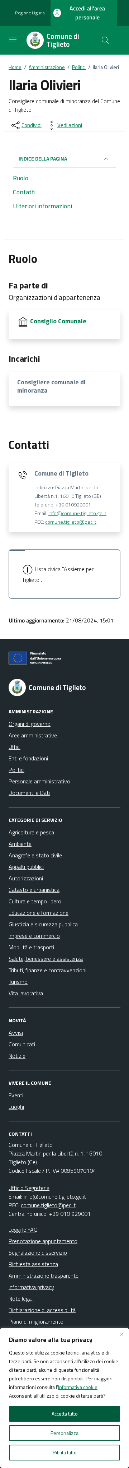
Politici (16, 769)
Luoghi (16, 1106)
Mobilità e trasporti (31, 947)
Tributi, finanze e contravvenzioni (47, 970)
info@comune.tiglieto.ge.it (77, 513)
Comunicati (22, 1044)
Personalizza (64, 1433)
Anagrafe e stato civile (35, 855)
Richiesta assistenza (33, 1264)
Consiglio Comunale (58, 321)
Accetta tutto (65, 1413)
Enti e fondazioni (28, 758)
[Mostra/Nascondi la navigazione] (13, 39)
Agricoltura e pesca (31, 832)
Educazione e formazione (38, 912)
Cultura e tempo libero (35, 901)
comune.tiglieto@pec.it (70, 522)
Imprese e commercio (34, 935)
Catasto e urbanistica (34, 889)
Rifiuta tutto (65, 1452)
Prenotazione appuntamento (43, 1241)
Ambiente (20, 843)
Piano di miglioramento (36, 1321)
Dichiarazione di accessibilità (42, 1310)
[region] (64, 1398)
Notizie (17, 1055)
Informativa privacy (31, 1287)
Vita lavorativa (26, 993)
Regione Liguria (30, 13)
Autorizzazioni (26, 878)
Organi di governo (30, 723)
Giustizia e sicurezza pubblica (43, 924)
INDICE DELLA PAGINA (43, 158)
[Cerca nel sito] (105, 40)
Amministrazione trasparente (43, 1275)
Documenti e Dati (29, 792)
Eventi (16, 1095)
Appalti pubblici (26, 866)
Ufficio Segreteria (29, 1188)
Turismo (18, 981)
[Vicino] (121, 1334)
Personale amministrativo (39, 781)
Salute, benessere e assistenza (46, 958)
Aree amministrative (33, 735)
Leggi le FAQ (23, 1229)
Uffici (14, 746)
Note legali (21, 1298)
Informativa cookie (77, 1387)
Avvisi (16, 1032)
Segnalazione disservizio (38, 1252)
